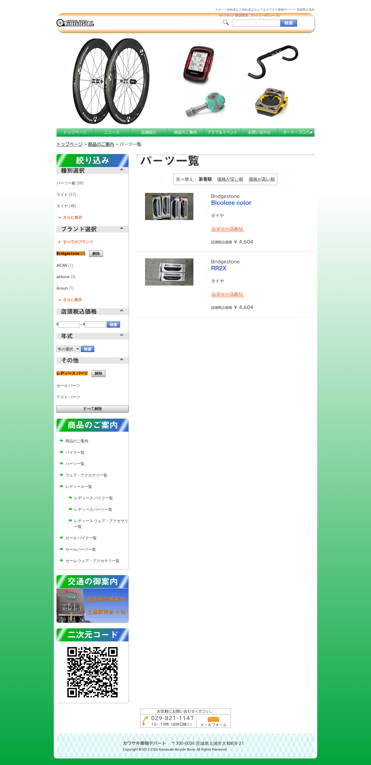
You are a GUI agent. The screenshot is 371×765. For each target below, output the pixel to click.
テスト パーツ (68, 397)
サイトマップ (226, 15)
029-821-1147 (172, 718)
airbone (65, 277)
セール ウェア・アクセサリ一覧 (92, 561)
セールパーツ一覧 (80, 549)
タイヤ (65, 206)
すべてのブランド (78, 242)
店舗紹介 (148, 132)
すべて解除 (92, 408)
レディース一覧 (78, 486)
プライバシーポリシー (262, 15)
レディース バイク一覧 (93, 498)
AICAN (64, 265)
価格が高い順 (262, 179)
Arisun (64, 288)
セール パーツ (68, 385)
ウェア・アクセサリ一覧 (86, 475)
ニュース (112, 132)
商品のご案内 (185, 132)
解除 (96, 253)
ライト (65, 194)
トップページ (75, 132)
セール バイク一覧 (81, 538)
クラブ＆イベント (222, 132)
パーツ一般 (69, 183)
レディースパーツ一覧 (93, 509)
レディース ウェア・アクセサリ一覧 (101, 524)
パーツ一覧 (74, 464)
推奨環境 (241, 15)
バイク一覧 (74, 452)
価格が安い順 (230, 179)
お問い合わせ (259, 132)
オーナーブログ (296, 132)
